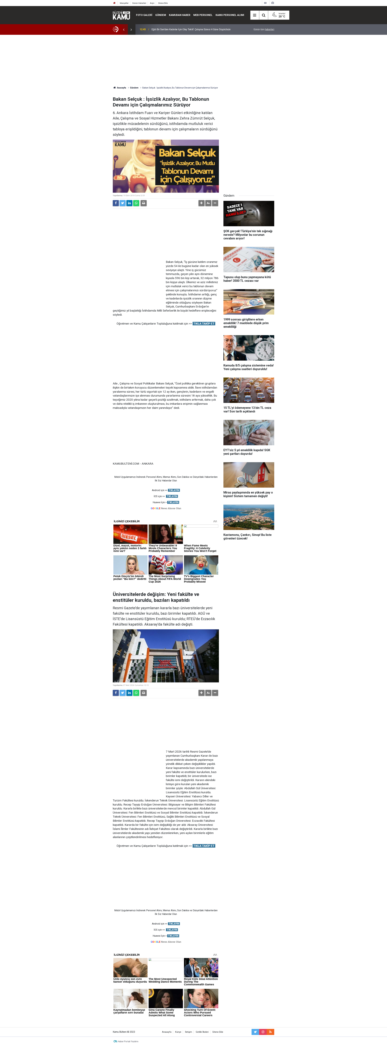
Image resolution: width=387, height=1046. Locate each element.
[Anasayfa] (114, 3)
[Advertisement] (193, 60)
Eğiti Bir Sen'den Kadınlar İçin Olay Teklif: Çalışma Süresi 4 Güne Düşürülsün (191, 29)
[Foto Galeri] (272, 3)
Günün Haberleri (139, 3)
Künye (178, 1032)
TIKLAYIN (174, 490)
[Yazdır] (144, 203)
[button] (201, 203)
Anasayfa (166, 1032)
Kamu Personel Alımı (230, 14)
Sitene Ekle (163, 3)
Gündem (160, 14)
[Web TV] (265, 3)
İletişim (188, 1032)
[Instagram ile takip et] (263, 1032)
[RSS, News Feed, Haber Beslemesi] (270, 1032)
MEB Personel (203, 14)
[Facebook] (116, 203)
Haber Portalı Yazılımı (128, 1041)
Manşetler (124, 3)
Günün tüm (264, 29)
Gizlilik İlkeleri (202, 1032)
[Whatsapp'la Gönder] (136, 203)
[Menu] (254, 15)
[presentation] (123, 29)
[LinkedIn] (129, 203)
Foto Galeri (144, 14)
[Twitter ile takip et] (255, 1032)
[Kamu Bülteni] (121, 15)
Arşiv (152, 3)
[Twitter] (123, 203)
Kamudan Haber (179, 14)
